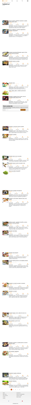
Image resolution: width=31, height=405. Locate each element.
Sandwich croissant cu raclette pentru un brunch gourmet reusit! (18, 343)
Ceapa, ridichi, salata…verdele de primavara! (17, 90)
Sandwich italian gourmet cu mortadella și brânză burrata (18, 261)
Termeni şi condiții (19, 395)
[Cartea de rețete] (12, 1)
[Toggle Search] (22, 1)
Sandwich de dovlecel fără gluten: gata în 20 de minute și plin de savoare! (18, 53)
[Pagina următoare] (17, 389)
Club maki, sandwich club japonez (15, 190)
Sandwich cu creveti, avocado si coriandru (17, 283)
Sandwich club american (13, 252)
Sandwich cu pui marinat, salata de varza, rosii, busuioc (18, 199)
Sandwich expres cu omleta (14, 61)
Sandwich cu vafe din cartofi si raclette (16, 126)
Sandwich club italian (13, 230)
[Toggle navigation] (28, 0)
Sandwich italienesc (12, 381)
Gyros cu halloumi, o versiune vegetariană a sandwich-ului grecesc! (17, 30)
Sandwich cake (12, 82)
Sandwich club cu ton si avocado (15, 156)
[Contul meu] (17, 1)
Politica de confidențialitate (20, 394)
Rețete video (5, 394)
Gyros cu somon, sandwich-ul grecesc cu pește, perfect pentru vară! (18, 21)
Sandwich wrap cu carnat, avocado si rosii (17, 163)
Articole (4, 398)
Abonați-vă (23, 109)
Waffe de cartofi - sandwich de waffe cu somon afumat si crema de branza (18, 223)
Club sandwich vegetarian (14, 351)
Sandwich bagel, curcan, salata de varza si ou (17, 312)
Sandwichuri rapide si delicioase (15, 373)
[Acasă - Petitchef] (2, 2)
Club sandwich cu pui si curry (14, 320)
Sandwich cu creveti (13, 291)
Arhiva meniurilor (5, 395)
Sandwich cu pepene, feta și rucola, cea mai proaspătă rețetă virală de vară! (17, 97)
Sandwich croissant (12, 134)
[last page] (19, 389)
